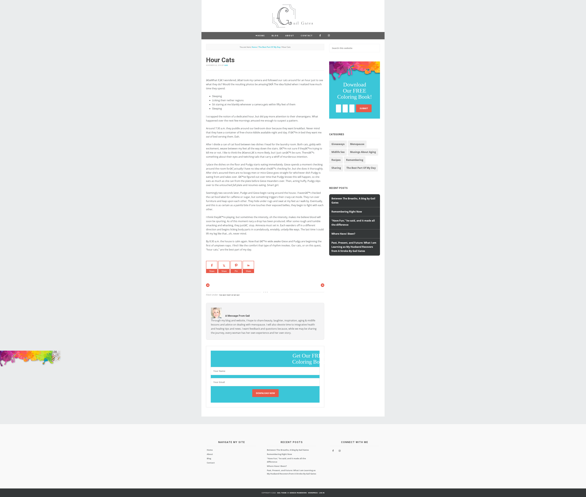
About (210, 454)
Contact (211, 462)
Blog (209, 458)
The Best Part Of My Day (229, 295)
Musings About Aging (363, 152)
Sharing (336, 168)
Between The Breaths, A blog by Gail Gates (288, 450)
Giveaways (338, 144)
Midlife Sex (338, 152)
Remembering (354, 160)
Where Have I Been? (343, 233)
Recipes (336, 160)
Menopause (357, 144)
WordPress (313, 493)
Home (210, 450)
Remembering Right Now (346, 211)
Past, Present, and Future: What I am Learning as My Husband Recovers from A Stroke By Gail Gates (353, 247)
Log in (321, 493)
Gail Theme (281, 493)
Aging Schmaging (293, 16)
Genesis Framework (298, 493)
